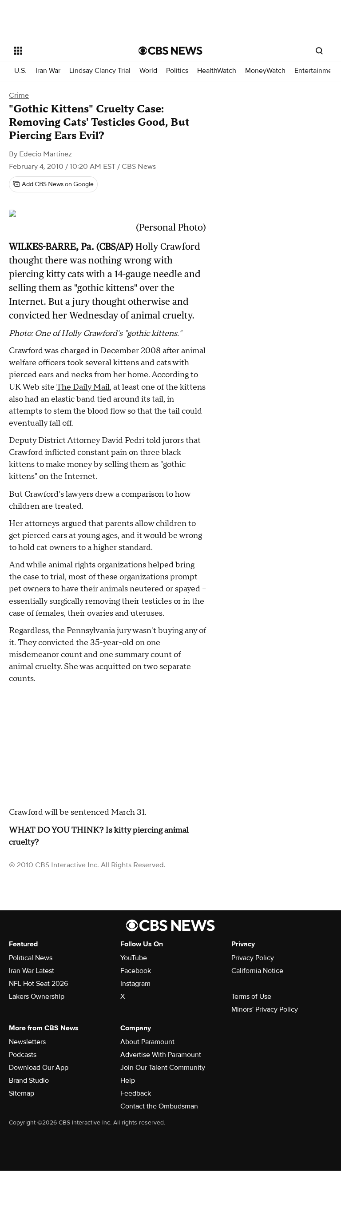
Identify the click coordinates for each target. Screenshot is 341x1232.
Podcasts (22, 1054)
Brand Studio (29, 1080)
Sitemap (21, 1093)
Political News (30, 957)
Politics (177, 71)
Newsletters (27, 1041)
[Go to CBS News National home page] (170, 50)
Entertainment (316, 71)
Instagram (135, 983)
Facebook (135, 970)
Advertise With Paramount (160, 1054)
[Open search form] (319, 51)
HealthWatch (216, 71)
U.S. (20, 71)
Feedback (135, 1093)
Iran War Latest (31, 970)
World (148, 71)
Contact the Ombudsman (159, 1106)
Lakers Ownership (36, 996)
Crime (19, 95)
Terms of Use (251, 996)
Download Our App (38, 1067)
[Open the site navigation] (66, 51)
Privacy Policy (252, 957)
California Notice (257, 970)
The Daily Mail (83, 387)
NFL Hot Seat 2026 (38, 983)
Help (127, 1080)
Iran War (48, 71)
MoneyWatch (265, 71)
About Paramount (147, 1041)
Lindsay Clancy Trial (100, 71)
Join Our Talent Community (162, 1067)
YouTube (133, 957)
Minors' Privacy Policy (264, 1009)
